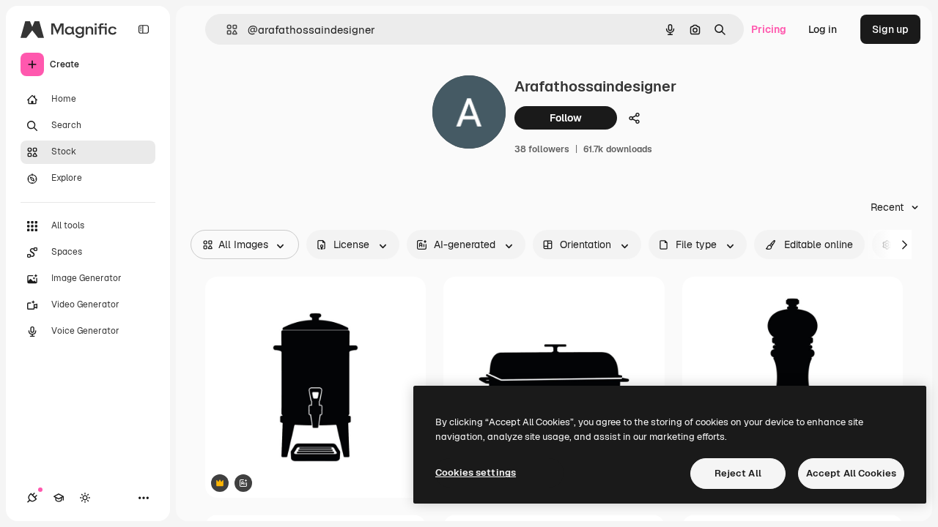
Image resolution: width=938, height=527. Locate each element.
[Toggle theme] (85, 497)
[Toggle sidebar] (143, 29)
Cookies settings (475, 472)
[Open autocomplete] (226, 29)
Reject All (737, 473)
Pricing (768, 29)
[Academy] (58, 497)
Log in (822, 29)
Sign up (890, 29)
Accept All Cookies (851, 473)
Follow (566, 117)
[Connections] (32, 497)
